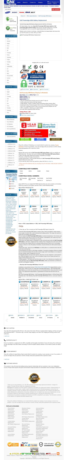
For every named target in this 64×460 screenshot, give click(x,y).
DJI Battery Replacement (27, 434)
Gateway (9, 57)
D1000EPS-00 (56, 285)
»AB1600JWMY (9, 217)
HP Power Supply (26, 430)
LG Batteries (10, 124)
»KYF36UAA (8, 198)
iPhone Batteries (10, 119)
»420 (14, 217)
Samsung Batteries (11, 128)
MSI (8, 71)
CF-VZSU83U (51, 6)
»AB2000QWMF (9, 224)
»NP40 (10, 204)
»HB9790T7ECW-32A (10, 229)
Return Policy (20, 455)
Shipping (40, 2)
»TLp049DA (8, 206)
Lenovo (8, 78)
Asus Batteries (10, 121)
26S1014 (11, 6)
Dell (8, 48)
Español (12, 188)
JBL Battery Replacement (42, 434)
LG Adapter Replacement (41, 416)
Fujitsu (8, 59)
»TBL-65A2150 (9, 230)
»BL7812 (8, 216)
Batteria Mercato (53, 455)
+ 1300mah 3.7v (10, 164)
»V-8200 (14, 220)
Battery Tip (45, 455)
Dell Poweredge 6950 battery (44, 16)
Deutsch (12, 179)
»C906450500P (12, 208)
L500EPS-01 (46, 285)
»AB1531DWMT (9, 219)
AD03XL (46, 6)
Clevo (8, 55)
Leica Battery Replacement (42, 427)
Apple (8, 43)
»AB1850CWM (9, 220)
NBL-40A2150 (22, 6)
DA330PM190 (24, 285)
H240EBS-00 (35, 285)
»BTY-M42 (13, 206)
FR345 (21, 173)
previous (7, 320)
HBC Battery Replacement (28, 416)
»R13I (7, 213)
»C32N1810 (14, 201)
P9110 (47, 171)
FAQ (31, 455)
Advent (8, 41)
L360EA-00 (45, 302)
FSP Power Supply (40, 430)
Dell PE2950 (49, 178)
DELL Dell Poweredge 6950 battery (44, 223)
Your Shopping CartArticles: (53, 2)
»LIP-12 (7, 204)
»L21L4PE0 (8, 214)
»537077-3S (11, 213)
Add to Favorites (44, 89)
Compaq (9, 52)
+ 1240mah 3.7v (10, 158)
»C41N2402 (14, 203)
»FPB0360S (8, 227)
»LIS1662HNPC (9, 207)
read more (7, 336)
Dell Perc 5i (48, 180)
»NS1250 (9, 233)
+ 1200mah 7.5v (10, 155)
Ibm (8, 103)
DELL (28, 99)
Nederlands (13, 186)
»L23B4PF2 (12, 200)
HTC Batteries (10, 126)
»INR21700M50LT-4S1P (11, 211)
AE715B (46, 210)
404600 (9, 7)
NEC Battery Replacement (14, 424)
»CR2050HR (14, 214)
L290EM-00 (34, 302)
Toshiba (8, 61)
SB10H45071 (16, 6)
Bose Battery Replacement (28, 414)
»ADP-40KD (8, 203)
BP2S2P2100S (28, 6)
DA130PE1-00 (24, 302)
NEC (8, 73)
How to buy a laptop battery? (27, 115)
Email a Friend (25, 89)
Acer (8, 38)
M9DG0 (24, 193)
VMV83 (56, 193)
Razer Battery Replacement (28, 421)
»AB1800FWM (9, 223)
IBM (8, 80)
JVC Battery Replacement (42, 435)
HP (7, 50)
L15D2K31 (56, 6)
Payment (35, 455)
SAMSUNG (9, 66)
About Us (25, 2)
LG (7, 68)
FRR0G (34, 210)
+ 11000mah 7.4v (11, 148)
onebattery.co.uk (36, 458)
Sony (8, 64)
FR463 (21, 171)
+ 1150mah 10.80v (11, 151)
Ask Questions (34, 89)
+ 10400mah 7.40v (11, 146)
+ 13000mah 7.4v (11, 162)
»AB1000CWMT (9, 221)
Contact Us (33, 2)
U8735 (30, 171)
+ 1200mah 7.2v (10, 153)
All (7, 166)
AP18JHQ (33, 6)
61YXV (45, 193)
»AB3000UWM (9, 226)
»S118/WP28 (12, 197)
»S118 (7, 197)
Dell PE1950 (40, 178)
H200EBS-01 (57, 302)
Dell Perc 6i (40, 180)
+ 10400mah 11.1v (11, 144)
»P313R (12, 216)
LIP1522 (5, 7)
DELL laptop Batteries (32, 16)
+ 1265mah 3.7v (10, 160)
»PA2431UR (8, 201)
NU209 (38, 171)
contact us (50, 161)
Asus (8, 45)
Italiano (12, 183)
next (61, 320)
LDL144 (27, 94)
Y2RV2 (56, 210)
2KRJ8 (23, 210)
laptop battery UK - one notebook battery (10, 2)
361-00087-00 (38, 6)
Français (13, 181)
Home (18, 2)
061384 (43, 6)
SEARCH (56, 9)
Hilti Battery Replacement (42, 428)
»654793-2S (8, 210)
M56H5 (34, 193)
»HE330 (14, 204)
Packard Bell (10, 75)
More (8, 82)
